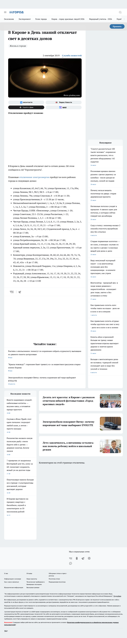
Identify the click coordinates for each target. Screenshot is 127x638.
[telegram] (20, 292)
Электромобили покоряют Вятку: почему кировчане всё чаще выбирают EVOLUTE (42, 380)
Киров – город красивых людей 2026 (68, 19)
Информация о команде (12, 579)
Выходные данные (33, 587)
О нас (6, 573)
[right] (124, 19)
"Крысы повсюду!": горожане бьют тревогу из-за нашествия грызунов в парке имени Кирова (44, 367)
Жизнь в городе (18, 45)
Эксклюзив (9, 19)
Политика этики (54, 579)
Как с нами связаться (11, 582)
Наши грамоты (32, 579)
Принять (117, 26)
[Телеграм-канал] (83, 558)
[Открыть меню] (5, 12)
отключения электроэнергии (34, 177)
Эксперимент (25, 19)
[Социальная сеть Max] (64, 107)
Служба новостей (72, 55)
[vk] (12, 292)
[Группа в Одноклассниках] (77, 558)
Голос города (41, 19)
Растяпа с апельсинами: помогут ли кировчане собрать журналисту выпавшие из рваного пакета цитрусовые (44, 354)
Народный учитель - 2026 (100, 19)
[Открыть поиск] (120, 12)
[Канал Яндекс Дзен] (26, 107)
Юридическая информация (13, 587)
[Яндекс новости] (64, 102)
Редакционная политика (57, 582)
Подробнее (117, 596)
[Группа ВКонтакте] (26, 102)
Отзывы (29, 573)
